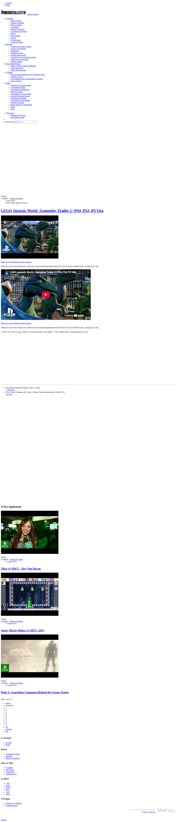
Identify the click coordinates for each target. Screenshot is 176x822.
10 (7, 727)
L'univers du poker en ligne (21, 47)
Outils (8, 83)
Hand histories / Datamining (21, 105)
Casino (13, 38)
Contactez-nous (11, 806)
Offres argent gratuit (18, 70)
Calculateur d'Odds (18, 87)
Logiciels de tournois (18, 98)
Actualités (9, 18)
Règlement (15, 51)
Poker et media (16, 25)
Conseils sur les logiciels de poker (23, 57)
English (21, 117)
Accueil (9, 3)
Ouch (8, 794)
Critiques (9, 72)
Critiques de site (17, 77)
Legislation (15, 27)
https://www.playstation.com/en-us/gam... (16, 262)
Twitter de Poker (17, 42)
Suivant (8, 729)
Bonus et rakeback (13, 758)
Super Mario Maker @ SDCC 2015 (22, 630)
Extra (13, 109)
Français (22, 115)
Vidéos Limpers (17, 62)
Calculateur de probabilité (20, 100)
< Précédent (10, 390)
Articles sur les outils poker (21, 85)
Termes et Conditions (14, 803)
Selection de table (17, 103)
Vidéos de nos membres (19, 59)
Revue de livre (16, 81)
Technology (10, 772)
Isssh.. (8, 786)
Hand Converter (17, 92)
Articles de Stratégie (18, 49)
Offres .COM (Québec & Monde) (23, 66)
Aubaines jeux (11, 774)
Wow (8, 790)
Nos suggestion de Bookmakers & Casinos (27, 79)
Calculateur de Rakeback (20, 90)
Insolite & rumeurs (18, 29)
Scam (13, 107)
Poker (8, 5)
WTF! (8, 788)
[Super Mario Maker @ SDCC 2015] (29, 615)
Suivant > (9, 394)
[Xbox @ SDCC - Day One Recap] (29, 553)
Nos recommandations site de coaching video (28, 75)
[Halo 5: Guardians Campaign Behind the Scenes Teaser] (29, 677)
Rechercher (10, 122)
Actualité (9, 768)
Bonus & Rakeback (13, 64)
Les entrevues (16, 40)
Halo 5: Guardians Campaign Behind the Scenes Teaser (35, 692)
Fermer (3, 820)
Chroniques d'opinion (19, 31)
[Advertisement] (88, 142)
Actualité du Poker (13, 754)
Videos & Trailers (16, 198)
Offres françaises (17, 68)
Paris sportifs (15, 36)
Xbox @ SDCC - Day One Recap (21, 568)
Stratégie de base (17, 53)
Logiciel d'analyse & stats (20, 96)
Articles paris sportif (18, 55)
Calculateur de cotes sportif (21, 94)
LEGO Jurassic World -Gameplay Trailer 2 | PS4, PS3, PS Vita (52, 210)
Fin (7, 731)
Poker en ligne (16, 21)
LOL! (8, 783)
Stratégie (9, 44)
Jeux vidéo (10, 770)
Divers (13, 34)
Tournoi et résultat (17, 23)
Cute (7, 792)
